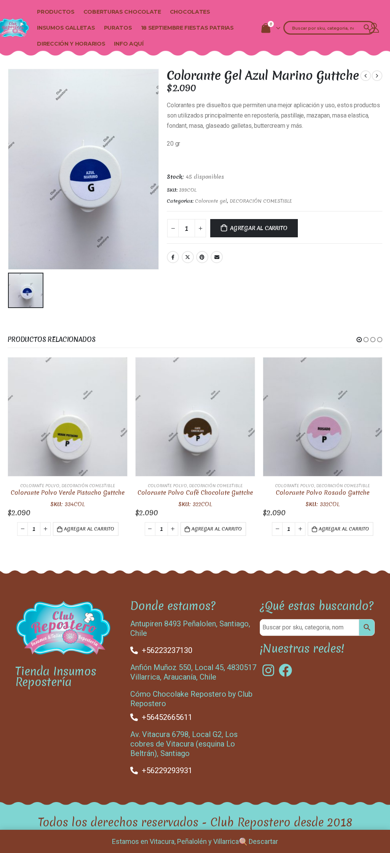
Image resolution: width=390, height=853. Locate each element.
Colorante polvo (39, 485)
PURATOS (118, 27)
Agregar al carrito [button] (89, 529)
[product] (67, 417)
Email (217, 257)
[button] (359, 339)
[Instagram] (268, 670)
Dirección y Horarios (71, 43)
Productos (55, 11)
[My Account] (374, 28)
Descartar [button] (263, 841)
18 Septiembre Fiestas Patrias (187, 27)
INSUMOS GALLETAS (66, 27)
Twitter (188, 257)
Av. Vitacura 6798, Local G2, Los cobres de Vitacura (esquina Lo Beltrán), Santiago (184, 744)
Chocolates (190, 11)
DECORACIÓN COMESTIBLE (261, 201)
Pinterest (202, 257)
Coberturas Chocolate (122, 11)
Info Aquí (128, 43)
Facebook (173, 257)
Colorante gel (211, 201)
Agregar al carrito (258, 228)
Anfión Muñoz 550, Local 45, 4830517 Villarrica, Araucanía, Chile (193, 672)
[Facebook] (285, 670)
